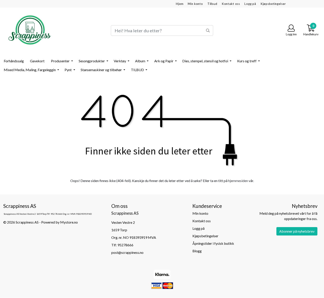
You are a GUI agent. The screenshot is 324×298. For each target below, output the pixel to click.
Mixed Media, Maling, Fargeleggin (30, 70)
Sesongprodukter (92, 61)
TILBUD (138, 70)
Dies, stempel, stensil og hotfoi (205, 61)
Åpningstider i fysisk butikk (213, 243)
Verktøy (120, 61)
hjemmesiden (238, 180)
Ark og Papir (164, 61)
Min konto (195, 4)
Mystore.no (69, 222)
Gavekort (37, 61)
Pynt (68, 70)
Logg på (250, 4)
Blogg (197, 251)
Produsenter (60, 61)
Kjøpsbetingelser (273, 4)
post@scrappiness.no (127, 252)
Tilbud (212, 4)
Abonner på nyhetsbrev (297, 231)
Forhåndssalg (14, 61)
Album (140, 61)
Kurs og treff (247, 61)
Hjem (179, 4)
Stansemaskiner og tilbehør (102, 70)
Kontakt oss (231, 4)
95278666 (125, 245)
